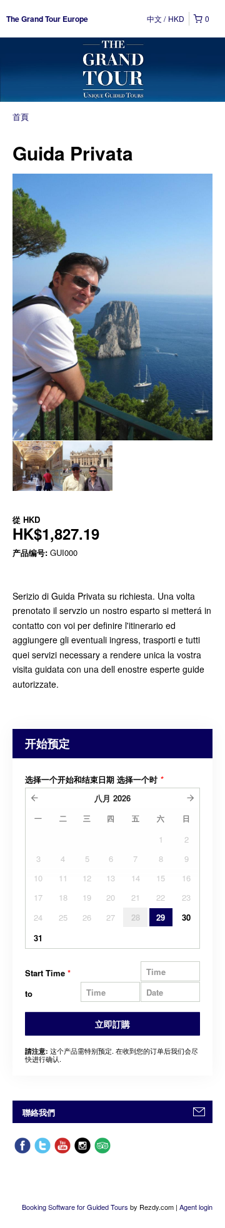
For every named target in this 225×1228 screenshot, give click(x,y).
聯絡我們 (38, 1112)
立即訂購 (112, 1024)
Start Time (48, 973)
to (28, 993)
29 (160, 917)
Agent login (195, 1207)
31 (38, 938)
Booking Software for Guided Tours (76, 1207)
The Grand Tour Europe (47, 18)
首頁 (20, 116)
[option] (37, 466)
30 (186, 917)
